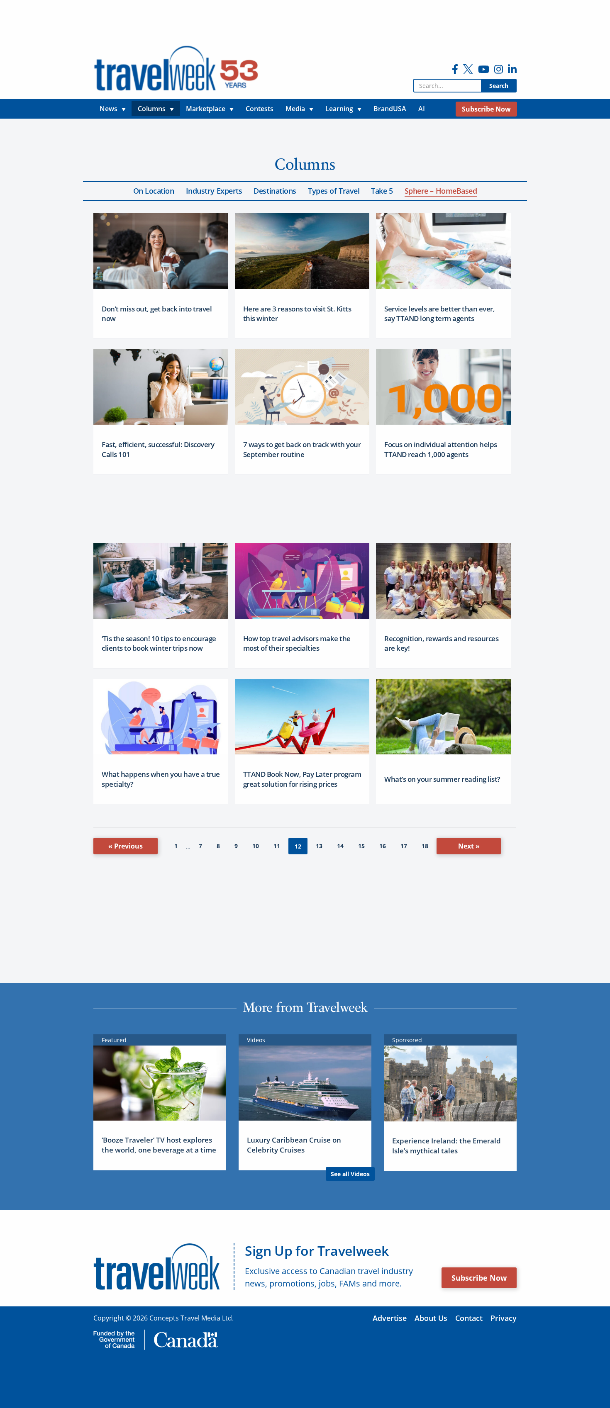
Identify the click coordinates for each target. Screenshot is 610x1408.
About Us (431, 1318)
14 (340, 846)
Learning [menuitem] (339, 108)
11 (276, 846)
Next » (469, 846)
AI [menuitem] (421, 108)
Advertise (390, 1318)
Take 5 (382, 191)
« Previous (125, 846)
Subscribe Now (479, 1278)
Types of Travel (333, 191)
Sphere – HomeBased (441, 191)
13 (319, 846)
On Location (153, 191)
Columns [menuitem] (152, 108)
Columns (305, 164)
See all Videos (350, 1174)
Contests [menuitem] (259, 108)
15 (361, 846)
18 (425, 846)
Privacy (503, 1318)
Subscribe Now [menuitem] (486, 109)
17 (403, 846)
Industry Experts (214, 191)
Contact (469, 1318)
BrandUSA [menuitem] (389, 108)
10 (255, 846)
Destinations (275, 191)
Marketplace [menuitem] (205, 108)
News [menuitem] (108, 108)
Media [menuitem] (295, 108)
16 (382, 846)
